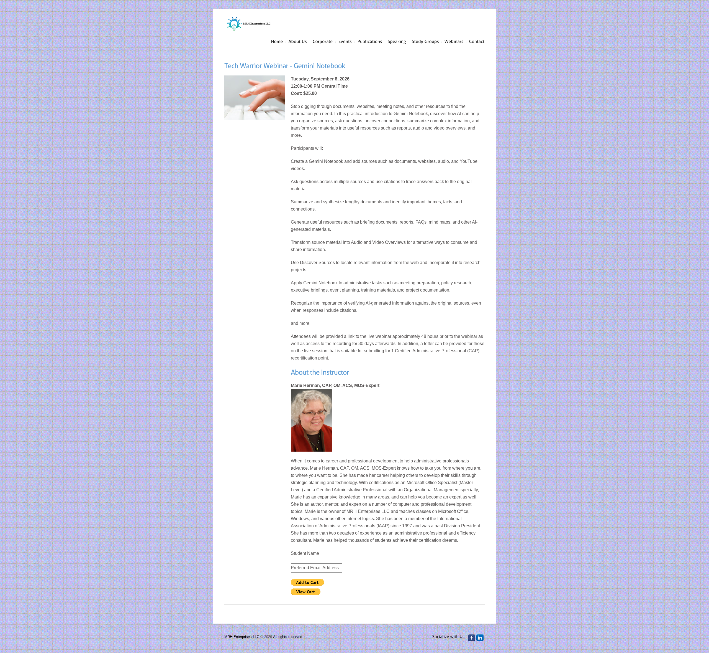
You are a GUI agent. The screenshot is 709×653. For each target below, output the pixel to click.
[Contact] (477, 41)
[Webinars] (454, 41)
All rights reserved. (288, 637)
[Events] (345, 41)
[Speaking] (397, 41)
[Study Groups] (425, 41)
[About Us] (298, 41)
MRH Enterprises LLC (241, 637)
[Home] (277, 41)
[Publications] (370, 41)
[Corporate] (323, 41)
